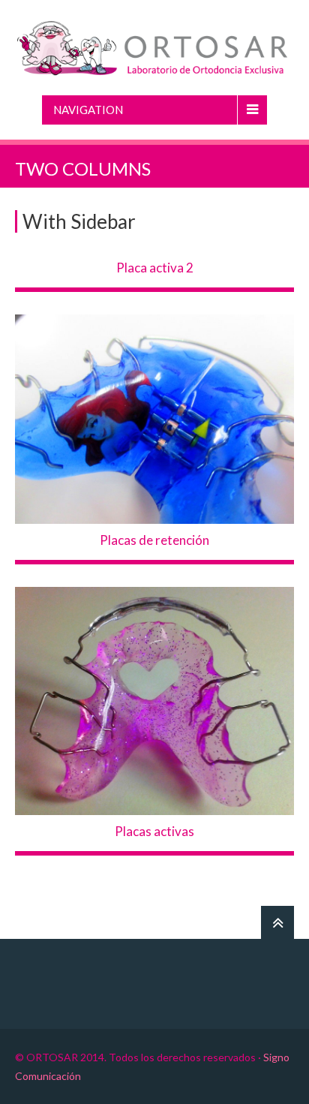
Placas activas (154, 831)
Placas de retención (154, 540)
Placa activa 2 (155, 267)
